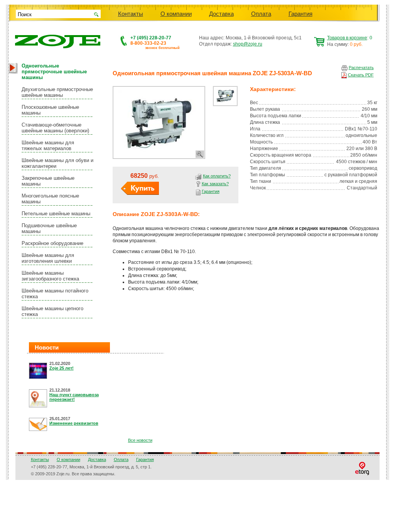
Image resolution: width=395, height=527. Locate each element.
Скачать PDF (361, 75)
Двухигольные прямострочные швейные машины (57, 92)
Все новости (140, 440)
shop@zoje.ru (247, 44)
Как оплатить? (217, 176)
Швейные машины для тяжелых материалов (48, 145)
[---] (158, 122)
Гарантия (300, 13)
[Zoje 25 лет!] (39, 371)
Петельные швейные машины (56, 213)
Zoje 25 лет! (61, 368)
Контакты (130, 13)
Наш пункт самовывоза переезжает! (74, 397)
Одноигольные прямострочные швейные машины (54, 71)
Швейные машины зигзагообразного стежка (50, 276)
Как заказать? (215, 183)
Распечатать (361, 67)
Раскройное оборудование (52, 243)
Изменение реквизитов (73, 423)
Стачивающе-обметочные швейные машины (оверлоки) (55, 127)
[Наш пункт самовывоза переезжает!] (39, 399)
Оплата (261, 13)
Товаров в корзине (347, 38)
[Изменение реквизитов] (39, 425)
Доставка (221, 13)
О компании (176, 13)
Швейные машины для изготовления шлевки (48, 258)
